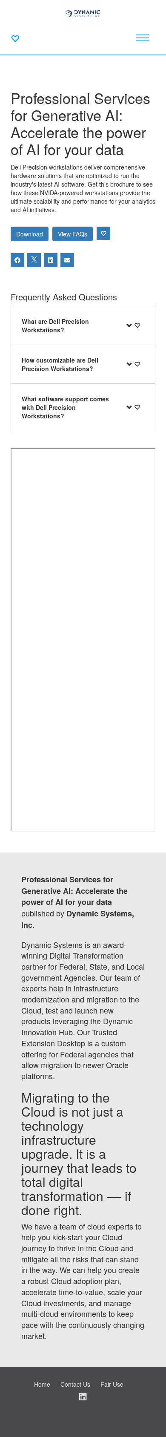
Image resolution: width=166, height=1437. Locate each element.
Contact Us (75, 1384)
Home (42, 1384)
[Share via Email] (67, 260)
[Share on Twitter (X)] (34, 260)
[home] (83, 13)
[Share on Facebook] (17, 260)
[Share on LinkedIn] (50, 260)
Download (29, 234)
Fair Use (111, 1384)
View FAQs (72, 234)
